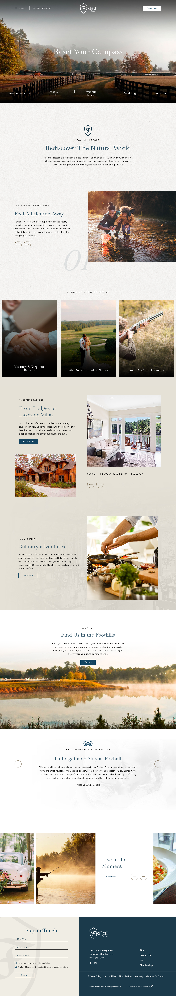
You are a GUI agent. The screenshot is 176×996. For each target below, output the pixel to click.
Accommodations (20, 93)
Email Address (23, 955)
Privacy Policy (44, 963)
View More (111, 876)
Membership (146, 964)
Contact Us (145, 955)
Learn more (27, 575)
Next (27, 244)
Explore (88, 662)
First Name (22, 939)
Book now (152, 8)
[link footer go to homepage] (99, 935)
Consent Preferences (156, 976)
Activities (161, 93)
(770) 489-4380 (43, 8)
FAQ (142, 960)
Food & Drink (53, 93)
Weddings (130, 93)
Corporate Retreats (90, 93)
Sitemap (139, 976)
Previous (90, 484)
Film (142, 950)
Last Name (22, 947)
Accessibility (110, 976)
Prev (18, 244)
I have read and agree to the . (34, 963)
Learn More (19, 374)
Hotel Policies (125, 976)
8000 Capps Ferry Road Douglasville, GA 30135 (102, 951)
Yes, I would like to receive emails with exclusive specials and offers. (43, 967)
